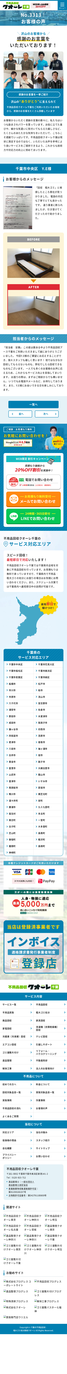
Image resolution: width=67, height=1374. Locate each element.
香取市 (41, 742)
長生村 (12, 813)
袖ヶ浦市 (42, 748)
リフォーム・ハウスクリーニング (46, 1052)
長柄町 (41, 846)
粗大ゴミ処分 (43, 1012)
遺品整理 (7, 1060)
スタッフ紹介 (43, 1140)
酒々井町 (13, 800)
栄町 (40, 800)
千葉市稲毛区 (16, 670)
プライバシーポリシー (9, 1156)
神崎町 (12, 852)
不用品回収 (42, 1004)
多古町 (41, 813)
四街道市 (13, 735)
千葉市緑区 (44, 677)
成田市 (12, 722)
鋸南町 (12, 846)
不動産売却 (42, 1060)
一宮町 (41, 820)
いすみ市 (42, 781)
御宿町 (12, 839)
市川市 (12, 690)
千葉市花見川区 (46, 664)
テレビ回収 (42, 1036)
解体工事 (7, 1068)
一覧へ (33, 404)
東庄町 (12, 820)
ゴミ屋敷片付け (10, 1052)
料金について (43, 1084)
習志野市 (42, 703)
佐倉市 (41, 709)
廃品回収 (7, 1020)
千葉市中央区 (16, 664)
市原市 (12, 696)
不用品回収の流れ (11, 1108)
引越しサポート (44, 1044)
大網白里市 (44, 768)
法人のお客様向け (45, 1068)
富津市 (12, 781)
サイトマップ (43, 1148)
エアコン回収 (9, 1044)
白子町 (12, 826)
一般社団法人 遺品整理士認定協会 (21, 1183)
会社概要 (7, 1148)
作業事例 (40, 1100)
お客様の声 (42, 1108)
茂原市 (41, 735)
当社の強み (42, 1132)
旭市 (40, 755)
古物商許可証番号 (17, 1195)
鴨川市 (12, 794)
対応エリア (8, 1132)
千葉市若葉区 (16, 677)
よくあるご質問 (10, 1116)
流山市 (41, 696)
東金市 (12, 761)
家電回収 (7, 1028)
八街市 (12, 748)
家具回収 (40, 1020)
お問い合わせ (43, 1156)
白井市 (12, 755)
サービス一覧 (9, 1004)
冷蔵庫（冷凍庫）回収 (14, 1036)
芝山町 (12, 833)
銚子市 (41, 761)
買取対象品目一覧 (45, 1092)
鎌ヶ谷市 (13, 729)
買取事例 (7, 1100)
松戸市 (41, 683)
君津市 (12, 742)
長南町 (41, 833)
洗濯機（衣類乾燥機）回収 (47, 1028)
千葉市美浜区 (45, 670)
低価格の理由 (9, 1140)
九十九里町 (44, 807)
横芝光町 (42, 794)
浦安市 (12, 709)
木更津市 (42, 716)
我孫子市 (42, 722)
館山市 (41, 774)
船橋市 (12, 683)
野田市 (12, 716)
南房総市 (13, 787)
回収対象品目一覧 (11, 1092)
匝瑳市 (41, 787)
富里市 (12, 768)
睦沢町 (41, 839)
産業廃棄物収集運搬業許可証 (22, 1188)
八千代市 (13, 703)
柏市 (40, 690)
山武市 (12, 774)
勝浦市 (12, 807)
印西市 (41, 729)
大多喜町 (42, 826)
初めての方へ (9, 1084)
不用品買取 (8, 1012)
